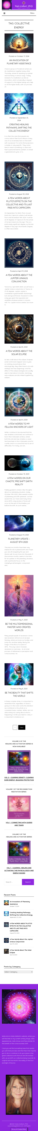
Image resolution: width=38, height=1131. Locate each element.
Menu (32, 13)
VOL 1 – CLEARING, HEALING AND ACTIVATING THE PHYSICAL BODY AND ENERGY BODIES (19, 870)
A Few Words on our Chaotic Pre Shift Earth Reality (19, 481)
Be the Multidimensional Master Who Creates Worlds (19, 627)
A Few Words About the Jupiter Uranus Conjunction (19, 278)
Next (21, 727)
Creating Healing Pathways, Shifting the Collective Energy (19, 127)
